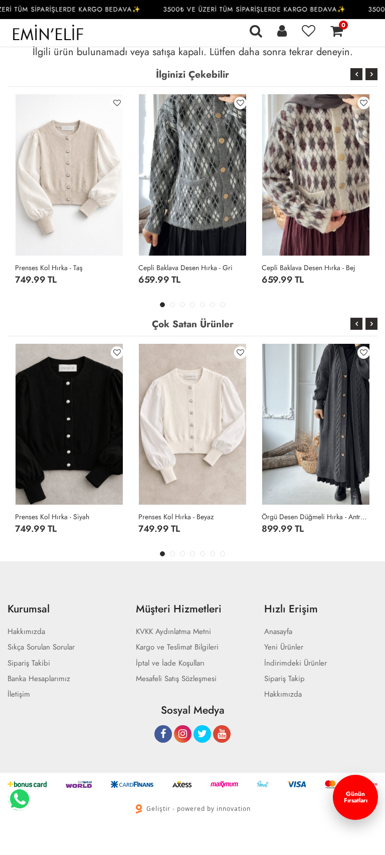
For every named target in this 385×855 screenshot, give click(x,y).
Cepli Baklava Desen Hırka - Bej (308, 268)
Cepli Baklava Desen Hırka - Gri (185, 268)
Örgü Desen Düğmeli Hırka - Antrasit (316, 517)
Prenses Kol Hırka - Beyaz (176, 517)
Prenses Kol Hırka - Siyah (52, 517)
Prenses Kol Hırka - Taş (49, 268)
